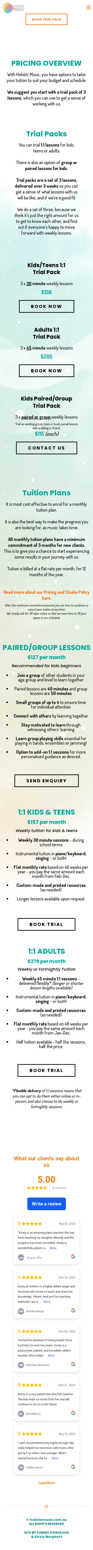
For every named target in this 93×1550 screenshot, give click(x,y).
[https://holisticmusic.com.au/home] (13, 7)
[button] (88, 8)
